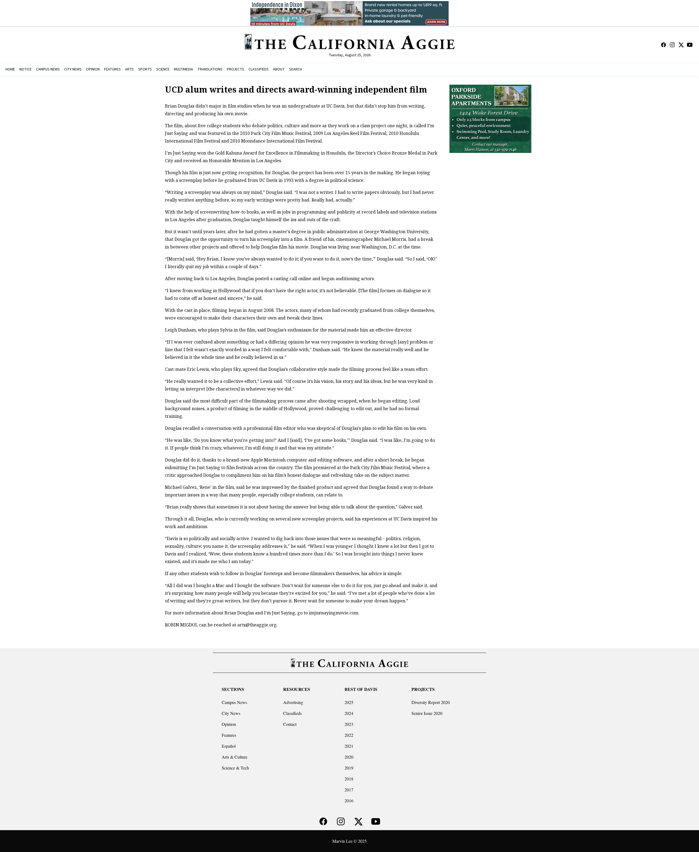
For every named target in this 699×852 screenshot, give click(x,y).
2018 (349, 779)
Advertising (293, 702)
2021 (349, 746)
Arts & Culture (234, 757)
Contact (290, 724)
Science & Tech (235, 768)
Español (229, 746)
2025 (349, 702)
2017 (349, 789)
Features (229, 735)
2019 (349, 768)
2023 (349, 724)
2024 (349, 713)
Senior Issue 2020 (426, 713)
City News (231, 713)
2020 (349, 757)
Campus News (234, 702)
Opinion (229, 724)
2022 (349, 735)
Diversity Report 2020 (430, 702)
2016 (349, 800)
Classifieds (292, 713)
